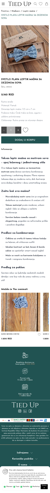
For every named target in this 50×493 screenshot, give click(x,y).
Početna (5, 11)
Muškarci (16, 11)
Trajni (17, 486)
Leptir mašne (29, 11)
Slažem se (44, 486)
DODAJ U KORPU (25, 140)
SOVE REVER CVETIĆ (10, 334)
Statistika (26, 486)
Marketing (36, 486)
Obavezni (9, 486)
